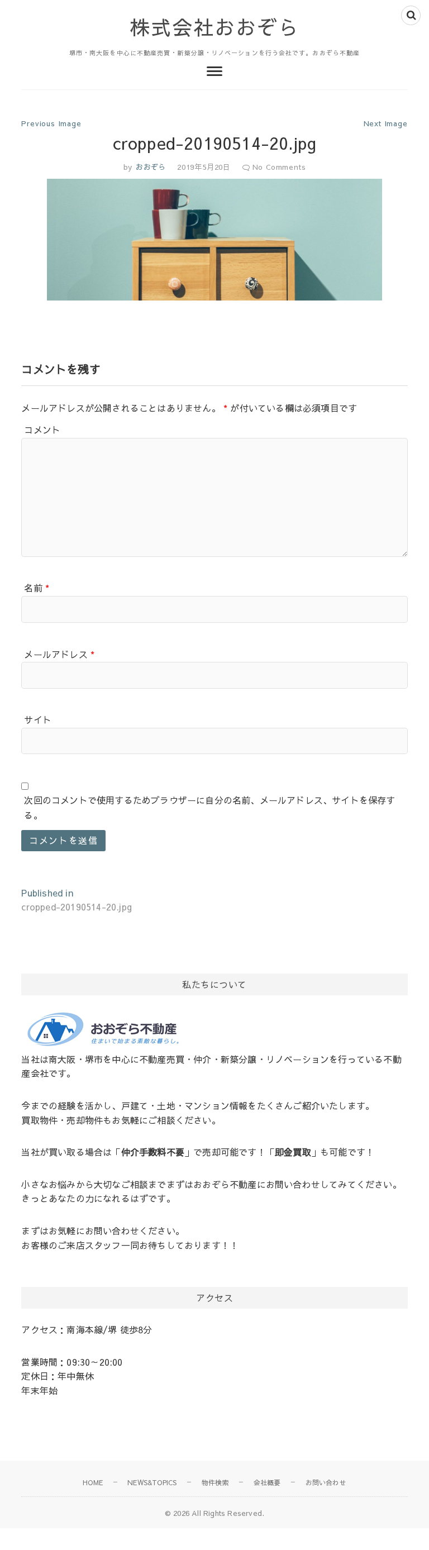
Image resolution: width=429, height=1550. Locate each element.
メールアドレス (59, 654)
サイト (37, 719)
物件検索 (215, 1482)
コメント (42, 429)
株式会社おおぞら (214, 27)
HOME (93, 1482)
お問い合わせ (326, 1482)
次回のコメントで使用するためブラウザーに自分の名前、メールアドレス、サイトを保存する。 (209, 807)
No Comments (279, 167)
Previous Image (51, 123)
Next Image (386, 123)
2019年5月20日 (204, 167)
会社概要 (267, 1482)
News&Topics (152, 1482)
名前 (36, 587)
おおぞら (149, 167)
